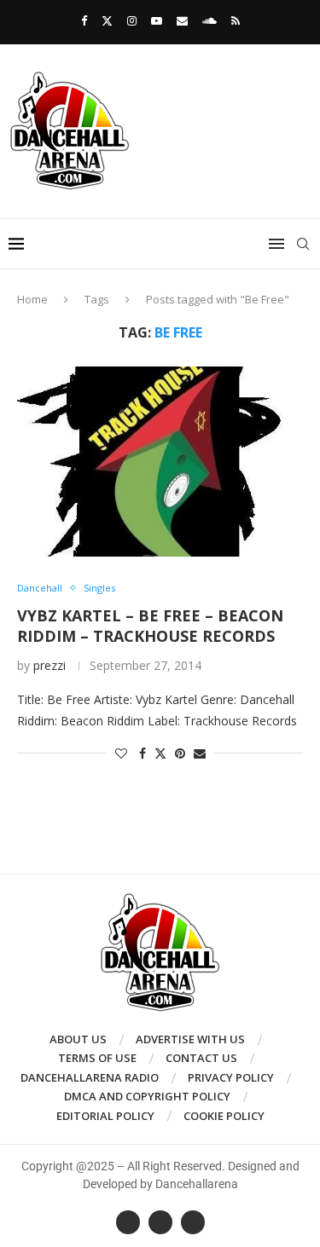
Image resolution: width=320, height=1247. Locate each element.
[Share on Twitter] (160, 753)
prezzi (49, 665)
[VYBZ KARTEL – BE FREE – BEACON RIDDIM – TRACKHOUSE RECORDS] (160, 462)
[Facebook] (84, 20)
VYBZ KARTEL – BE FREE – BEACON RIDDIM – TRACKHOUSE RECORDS (150, 625)
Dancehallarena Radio (89, 1077)
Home (32, 299)
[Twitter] (107, 20)
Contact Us (201, 1057)
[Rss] (235, 20)
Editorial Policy (105, 1115)
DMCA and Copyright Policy (147, 1096)
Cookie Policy (224, 1115)
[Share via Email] (200, 753)
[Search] (302, 243)
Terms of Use (97, 1057)
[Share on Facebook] (142, 753)
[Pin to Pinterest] (180, 753)
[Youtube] (156, 20)
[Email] (182, 20)
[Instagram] (132, 20)
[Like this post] (121, 753)
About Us (78, 1039)
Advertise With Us (190, 1039)
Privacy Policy (231, 1077)
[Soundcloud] (209, 20)
